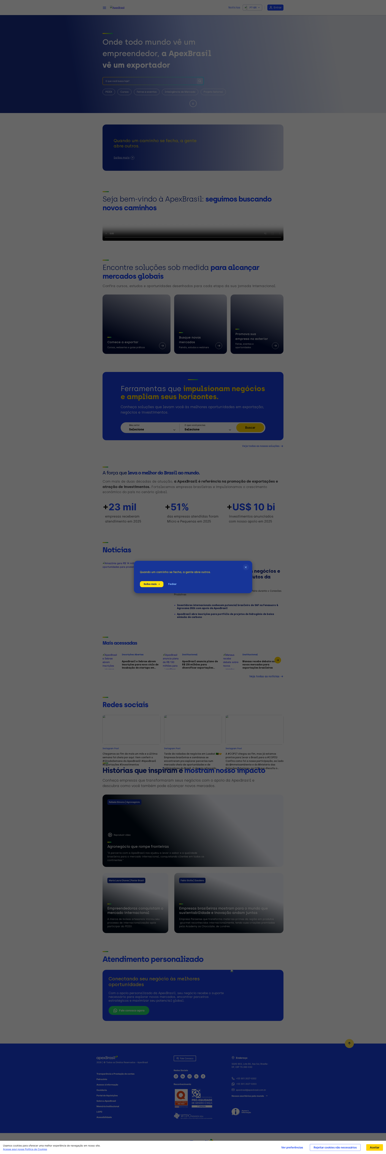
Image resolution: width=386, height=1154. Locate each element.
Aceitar (374, 1147)
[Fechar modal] (246, 567)
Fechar (172, 584)
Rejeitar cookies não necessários (335, 1147)
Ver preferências (292, 1147)
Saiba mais (150, 584)
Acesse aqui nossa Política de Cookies (25, 1149)
